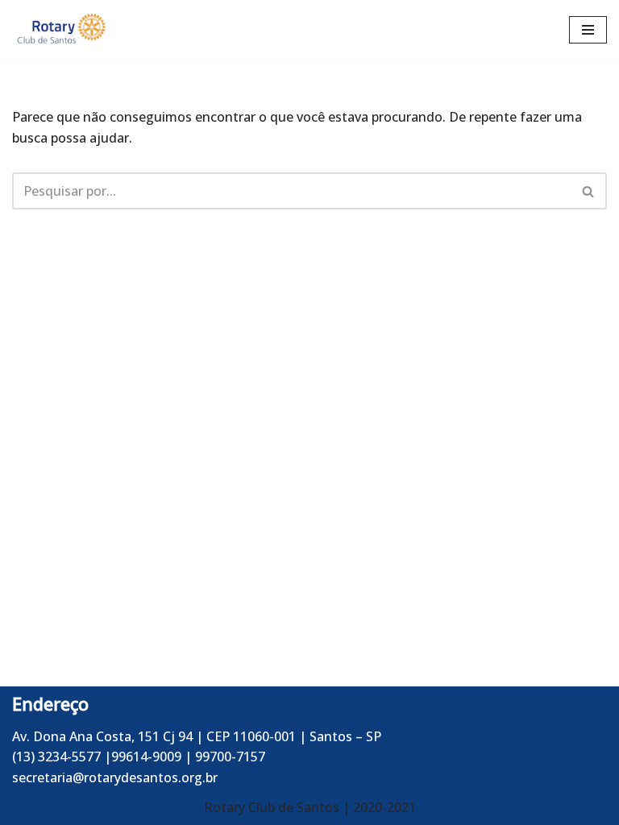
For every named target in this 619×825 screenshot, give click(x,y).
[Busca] (589, 190)
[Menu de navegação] (588, 30)
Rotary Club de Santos (273, 807)
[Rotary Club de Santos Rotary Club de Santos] (60, 29)
